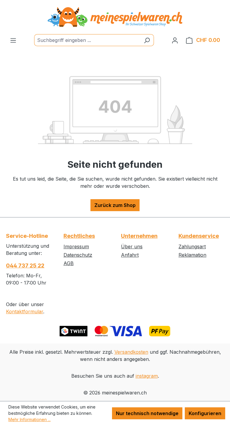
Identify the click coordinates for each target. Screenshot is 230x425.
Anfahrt (130, 255)
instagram (147, 376)
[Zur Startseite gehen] (115, 17)
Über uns (132, 246)
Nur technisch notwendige (147, 413)
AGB (68, 263)
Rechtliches (79, 236)
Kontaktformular (24, 311)
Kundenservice (198, 236)
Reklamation (192, 255)
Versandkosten (131, 352)
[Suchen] (147, 40)
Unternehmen (139, 236)
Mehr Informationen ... (29, 419)
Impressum (76, 246)
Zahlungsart (192, 246)
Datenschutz (77, 255)
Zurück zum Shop (115, 205)
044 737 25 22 (25, 265)
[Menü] (13, 40)
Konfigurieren (205, 413)
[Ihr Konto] (175, 40)
